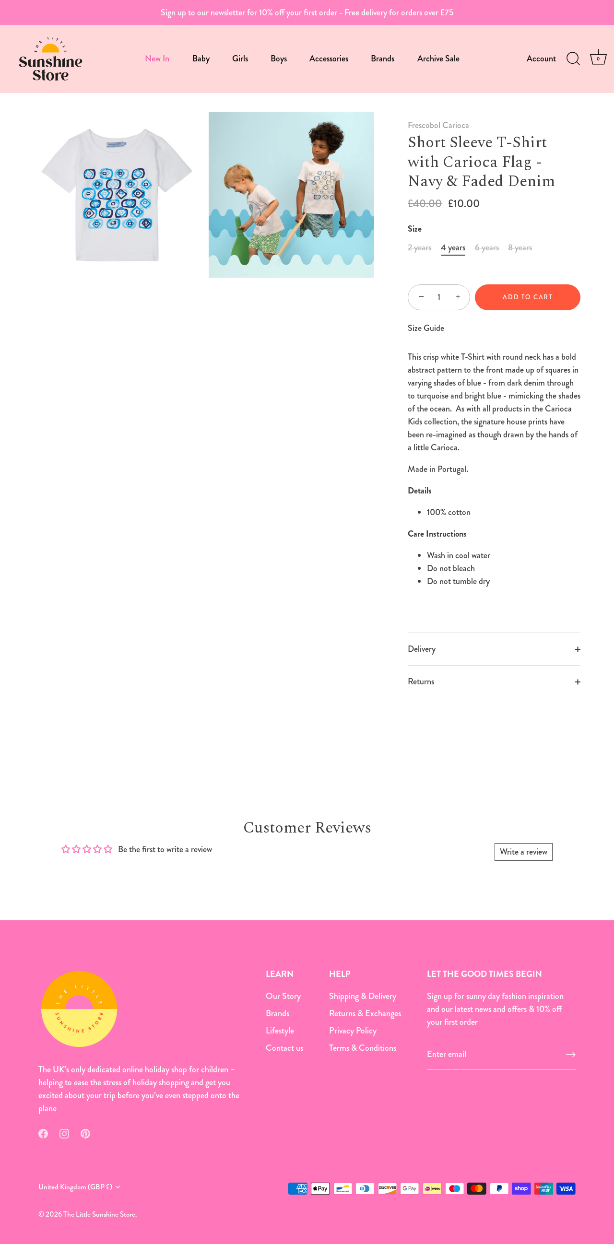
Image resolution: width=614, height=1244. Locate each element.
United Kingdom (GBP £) (75, 1187)
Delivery (422, 649)
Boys (279, 58)
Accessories (328, 58)
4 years (453, 248)
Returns (421, 681)
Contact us (284, 1048)
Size (415, 229)
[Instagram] (64, 1133)
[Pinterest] (85, 1133)
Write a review (523, 851)
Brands (382, 58)
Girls (240, 58)
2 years (419, 248)
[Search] (573, 59)
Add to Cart (528, 297)
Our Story (283, 996)
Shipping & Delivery (362, 996)
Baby (201, 58)
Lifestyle (280, 1030)
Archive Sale (438, 58)
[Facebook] (43, 1133)
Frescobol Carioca (438, 125)
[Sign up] (571, 1054)
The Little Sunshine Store (99, 1214)
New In (157, 58)
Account (541, 58)
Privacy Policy (353, 1030)
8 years (520, 248)
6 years (487, 248)
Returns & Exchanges (365, 1013)
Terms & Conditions (362, 1048)
